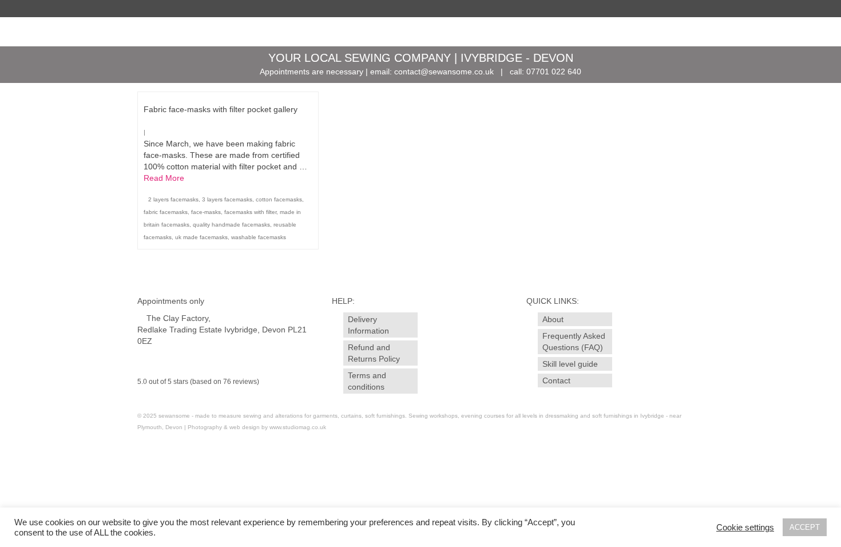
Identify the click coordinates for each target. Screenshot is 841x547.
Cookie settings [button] (745, 527)
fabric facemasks (166, 212)
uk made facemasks (201, 237)
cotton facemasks (279, 199)
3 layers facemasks (227, 199)
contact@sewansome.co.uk (444, 71)
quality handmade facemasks (231, 224)
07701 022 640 (553, 71)
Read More (164, 178)
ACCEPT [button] (805, 527)
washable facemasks (258, 237)
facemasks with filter (250, 212)
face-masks (206, 212)
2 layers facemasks (173, 199)
